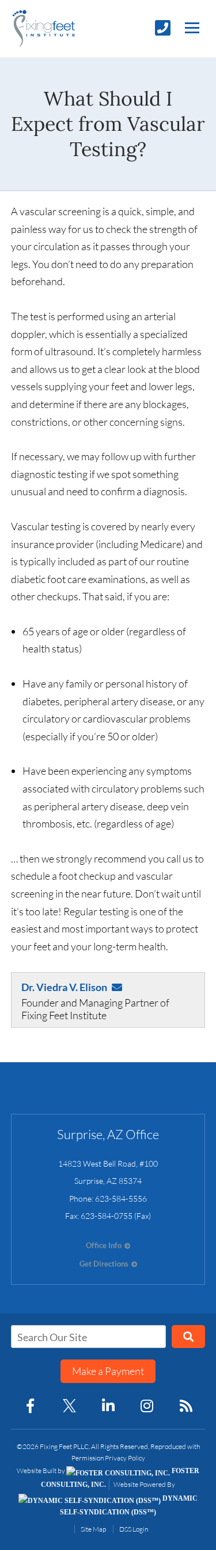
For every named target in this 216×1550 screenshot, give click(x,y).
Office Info (104, 1245)
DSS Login (133, 1529)
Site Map (93, 1529)
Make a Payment (108, 1371)
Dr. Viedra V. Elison (64, 987)
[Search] (189, 1336)
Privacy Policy (125, 1458)
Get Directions (103, 1263)
